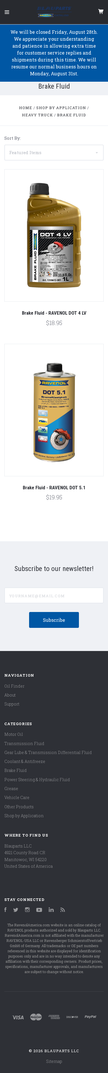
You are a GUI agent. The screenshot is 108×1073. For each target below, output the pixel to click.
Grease (11, 788)
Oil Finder (14, 686)
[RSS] (62, 910)
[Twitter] (15, 910)
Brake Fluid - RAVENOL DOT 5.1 (54, 487)
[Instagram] (27, 910)
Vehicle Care (16, 797)
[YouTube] (39, 910)
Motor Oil (13, 734)
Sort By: (12, 138)
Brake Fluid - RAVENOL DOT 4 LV (54, 313)
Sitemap (54, 1061)
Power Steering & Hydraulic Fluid (37, 779)
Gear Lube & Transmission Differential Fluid (48, 752)
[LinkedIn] (51, 910)
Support (11, 704)
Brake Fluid (15, 770)
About (10, 695)
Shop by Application (24, 815)
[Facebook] (5, 910)
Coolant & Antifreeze (24, 761)
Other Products (19, 806)
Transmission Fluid (24, 743)
